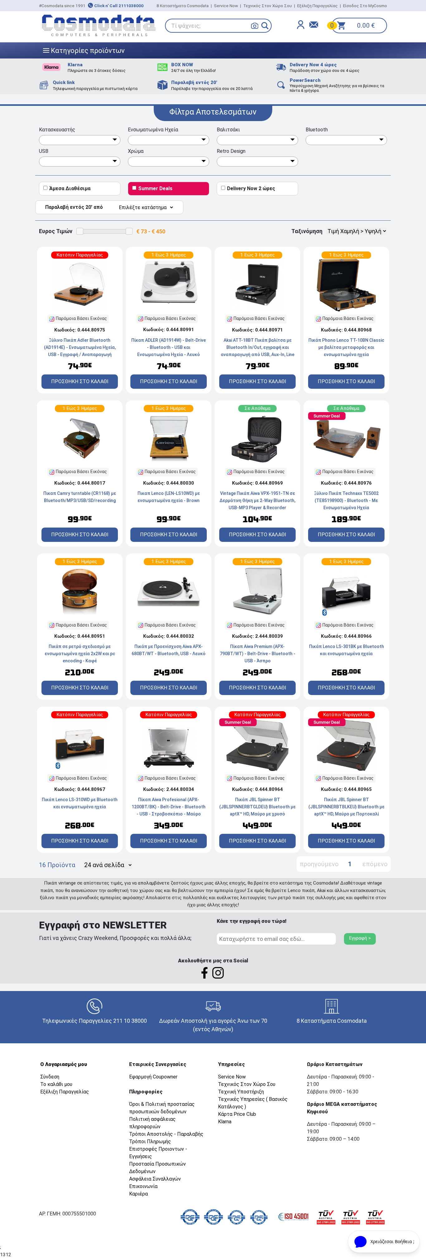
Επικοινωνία (143, 1186)
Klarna (224, 1122)
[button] (265, 25)
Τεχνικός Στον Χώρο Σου (267, 5)
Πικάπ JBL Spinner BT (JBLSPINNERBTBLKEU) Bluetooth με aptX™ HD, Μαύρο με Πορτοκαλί (346, 806)
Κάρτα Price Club (237, 1114)
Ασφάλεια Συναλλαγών (155, 1179)
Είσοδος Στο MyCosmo (365, 5)
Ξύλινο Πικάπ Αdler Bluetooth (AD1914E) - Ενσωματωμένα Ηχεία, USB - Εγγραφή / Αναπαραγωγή (80, 347)
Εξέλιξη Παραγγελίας (317, 5)
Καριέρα (138, 1194)
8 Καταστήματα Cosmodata (183, 5)
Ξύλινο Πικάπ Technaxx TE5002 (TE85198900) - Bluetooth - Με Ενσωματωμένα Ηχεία (346, 500)
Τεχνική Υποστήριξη (241, 1092)
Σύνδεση (49, 1077)
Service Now (226, 5)
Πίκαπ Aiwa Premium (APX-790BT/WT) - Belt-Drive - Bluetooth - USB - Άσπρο (257, 653)
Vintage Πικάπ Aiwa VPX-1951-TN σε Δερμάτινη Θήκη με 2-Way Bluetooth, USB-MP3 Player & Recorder (257, 500)
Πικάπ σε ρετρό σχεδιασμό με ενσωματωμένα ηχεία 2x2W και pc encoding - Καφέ (80, 653)
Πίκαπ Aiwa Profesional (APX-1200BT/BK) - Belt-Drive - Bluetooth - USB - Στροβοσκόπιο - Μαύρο (169, 806)
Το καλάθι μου (56, 1084)
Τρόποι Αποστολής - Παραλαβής (166, 1134)
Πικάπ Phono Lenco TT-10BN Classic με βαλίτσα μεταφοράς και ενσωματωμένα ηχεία (346, 347)
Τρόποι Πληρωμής (150, 1141)
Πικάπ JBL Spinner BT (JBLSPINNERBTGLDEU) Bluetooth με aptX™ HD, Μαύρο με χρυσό (257, 806)
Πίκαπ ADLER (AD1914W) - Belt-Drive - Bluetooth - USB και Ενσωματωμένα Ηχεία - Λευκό (168, 347)
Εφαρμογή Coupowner (153, 1077)
